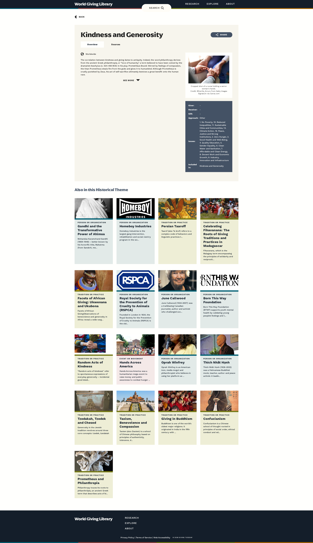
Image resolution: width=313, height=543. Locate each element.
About (230, 4)
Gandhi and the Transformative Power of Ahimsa (91, 230)
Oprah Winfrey (173, 363)
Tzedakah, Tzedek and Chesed (92, 421)
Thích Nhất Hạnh (216, 363)
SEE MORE (128, 80)
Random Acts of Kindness (90, 364)
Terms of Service (144, 537)
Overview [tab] (92, 44)
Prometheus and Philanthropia (91, 481)
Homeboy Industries (135, 226)
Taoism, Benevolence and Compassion (133, 423)
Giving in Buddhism (176, 419)
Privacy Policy (127, 537)
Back (82, 17)
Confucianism (214, 419)
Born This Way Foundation (214, 300)
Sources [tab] (115, 44)
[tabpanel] (156, 67)
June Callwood (173, 298)
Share (223, 35)
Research (192, 4)
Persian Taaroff (173, 226)
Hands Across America (130, 364)
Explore (213, 4)
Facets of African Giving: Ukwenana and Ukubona (92, 302)
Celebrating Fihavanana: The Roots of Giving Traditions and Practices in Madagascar (216, 236)
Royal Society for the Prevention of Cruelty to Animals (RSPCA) (134, 304)
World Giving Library (94, 4)
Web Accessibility (161, 537)
